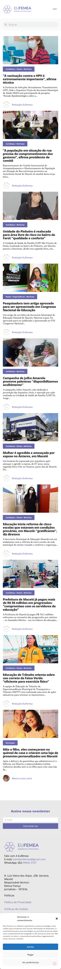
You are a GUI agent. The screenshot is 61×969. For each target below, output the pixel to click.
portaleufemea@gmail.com (29, 859)
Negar (30, 954)
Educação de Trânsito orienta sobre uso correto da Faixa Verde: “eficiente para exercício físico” (29, 677)
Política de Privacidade (17, 902)
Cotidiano (10, 69)
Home (19, 69)
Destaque (10, 743)
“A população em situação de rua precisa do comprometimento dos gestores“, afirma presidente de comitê (28, 155)
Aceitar (30, 946)
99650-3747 (29, 862)
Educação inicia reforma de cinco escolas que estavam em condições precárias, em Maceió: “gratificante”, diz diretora (30, 529)
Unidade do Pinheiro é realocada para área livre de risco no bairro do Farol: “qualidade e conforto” (29, 234)
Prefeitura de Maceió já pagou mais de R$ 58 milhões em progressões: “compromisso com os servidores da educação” (29, 604)
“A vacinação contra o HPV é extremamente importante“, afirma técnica (29, 78)
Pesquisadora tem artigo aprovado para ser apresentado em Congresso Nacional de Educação (29, 306)
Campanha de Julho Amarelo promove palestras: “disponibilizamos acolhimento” (30, 381)
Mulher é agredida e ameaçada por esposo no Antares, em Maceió (28, 454)
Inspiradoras (19, 296)
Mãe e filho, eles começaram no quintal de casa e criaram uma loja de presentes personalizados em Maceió (30, 752)
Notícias (28, 69)
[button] (56, 918)
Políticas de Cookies (16, 909)
